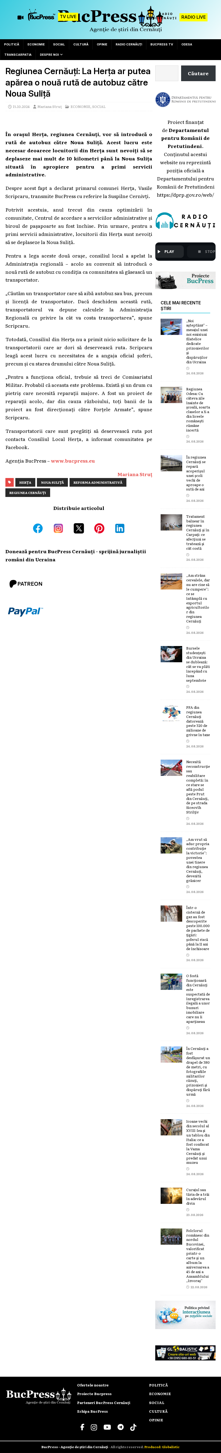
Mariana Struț (49, 106)
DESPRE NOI (49, 55)
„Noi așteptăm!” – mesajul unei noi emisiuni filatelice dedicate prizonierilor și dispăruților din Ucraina (197, 341)
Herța (25, 482)
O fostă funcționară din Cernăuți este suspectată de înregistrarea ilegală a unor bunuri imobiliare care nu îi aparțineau (198, 998)
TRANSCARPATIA (18, 55)
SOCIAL (59, 44)
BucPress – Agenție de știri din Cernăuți (75, 1446)
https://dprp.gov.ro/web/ (185, 194)
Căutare (198, 73)
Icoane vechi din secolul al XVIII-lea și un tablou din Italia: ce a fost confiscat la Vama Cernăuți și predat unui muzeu (198, 1142)
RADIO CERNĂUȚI (129, 44)
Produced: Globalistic (161, 1447)
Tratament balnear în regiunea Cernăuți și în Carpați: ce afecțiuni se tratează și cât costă (197, 532)
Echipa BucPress (92, 1411)
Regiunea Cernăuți (27, 492)
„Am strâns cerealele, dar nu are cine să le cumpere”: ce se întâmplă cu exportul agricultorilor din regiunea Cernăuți (198, 598)
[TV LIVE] (41, 17)
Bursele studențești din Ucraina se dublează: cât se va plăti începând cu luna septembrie (198, 664)
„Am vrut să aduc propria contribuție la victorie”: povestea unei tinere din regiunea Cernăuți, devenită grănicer (197, 860)
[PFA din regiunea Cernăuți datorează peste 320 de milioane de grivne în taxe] (171, 717)
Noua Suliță (52, 482)
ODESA (186, 44)
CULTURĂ (80, 44)
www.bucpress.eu (73, 460)
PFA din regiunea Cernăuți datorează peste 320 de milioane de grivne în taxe (198, 721)
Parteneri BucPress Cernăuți (103, 1402)
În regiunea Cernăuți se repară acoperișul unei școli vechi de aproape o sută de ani (196, 473)
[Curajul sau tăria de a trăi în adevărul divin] (171, 1199)
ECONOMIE (36, 44)
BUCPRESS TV (161, 44)
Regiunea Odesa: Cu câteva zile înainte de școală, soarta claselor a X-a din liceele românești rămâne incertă (198, 409)
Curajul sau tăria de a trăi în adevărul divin (197, 1196)
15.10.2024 (21, 106)
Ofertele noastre (93, 1385)
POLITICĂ (11, 44)
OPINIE (102, 44)
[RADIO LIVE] (161, 19)
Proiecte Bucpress (94, 1393)
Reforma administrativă (98, 482)
